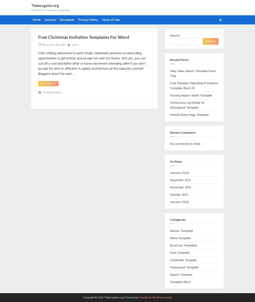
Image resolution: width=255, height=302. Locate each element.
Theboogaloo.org (45, 5)
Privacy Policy (88, 19)
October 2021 (179, 194)
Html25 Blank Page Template (189, 115)
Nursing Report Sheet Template (191, 95)
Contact (50, 19)
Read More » (50, 84)
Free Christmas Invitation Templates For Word (83, 37)
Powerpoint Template (184, 267)
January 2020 (179, 202)
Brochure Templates (183, 245)
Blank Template (180, 238)
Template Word (52, 92)
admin (74, 44)
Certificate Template (183, 260)
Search (175, 35)
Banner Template (181, 231)
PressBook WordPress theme (155, 297)
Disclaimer (67, 19)
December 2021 (180, 180)
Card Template (180, 252)
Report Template (181, 274)
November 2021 (180, 187)
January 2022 (179, 173)
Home (37, 19)
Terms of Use (111, 19)
